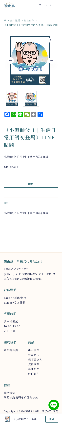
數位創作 (14, 167)
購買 (31, 184)
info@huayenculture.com (23, 278)
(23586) (9, 274)
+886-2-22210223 (16, 269)
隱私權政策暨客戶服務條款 (21, 397)
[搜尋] (51, 5)
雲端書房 (34, 355)
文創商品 (34, 364)
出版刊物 (34, 350)
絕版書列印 (35, 359)
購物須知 (9, 393)
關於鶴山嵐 (11, 350)
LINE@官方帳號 (15, 302)
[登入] (45, 5)
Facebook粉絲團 (15, 298)
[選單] (57, 5)
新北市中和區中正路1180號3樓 (36, 274)
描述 (6, 202)
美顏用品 (34, 369)
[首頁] (5, 20)
